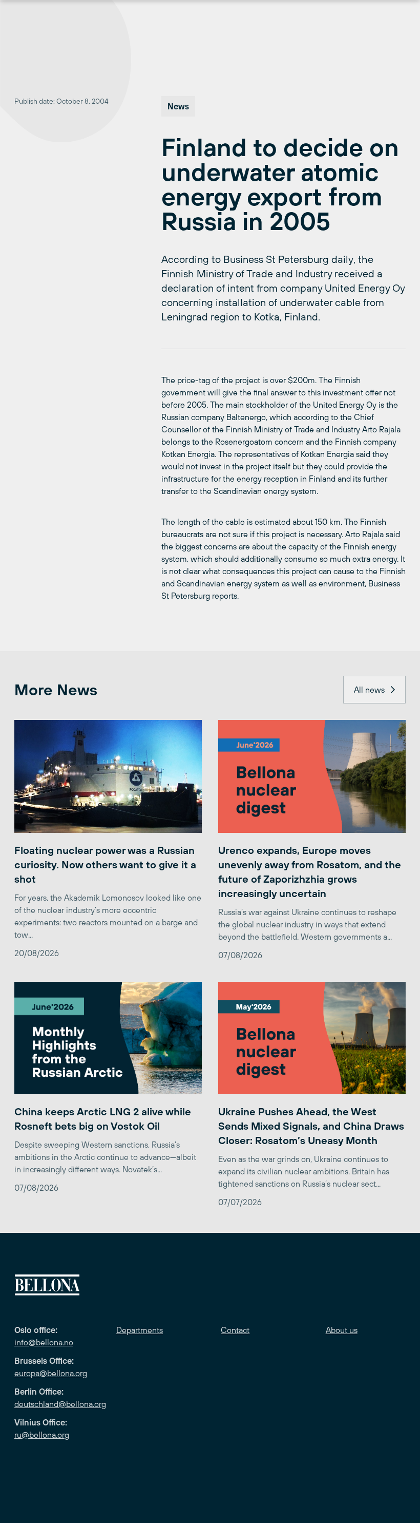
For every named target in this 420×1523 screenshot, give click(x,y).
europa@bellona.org (50, 1373)
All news (369, 689)
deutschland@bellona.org (60, 1403)
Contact (235, 1330)
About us (342, 1330)
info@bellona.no (43, 1342)
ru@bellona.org (41, 1434)
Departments (139, 1330)
